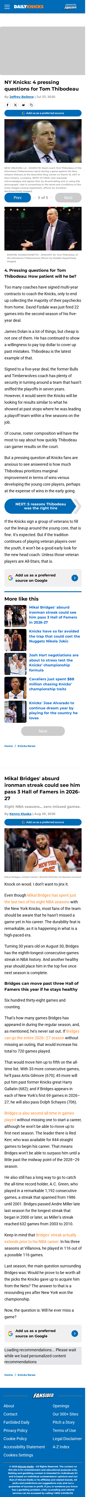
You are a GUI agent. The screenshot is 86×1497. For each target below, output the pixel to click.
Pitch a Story (64, 1422)
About (9, 1406)
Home (8, 746)
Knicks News (26, 746)
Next (68, 197)
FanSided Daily (17, 1422)
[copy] (31, 105)
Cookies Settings (18, 1455)
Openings (61, 1406)
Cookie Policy (15, 1438)
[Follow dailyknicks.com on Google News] (74, 578)
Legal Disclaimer (67, 1438)
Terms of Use (64, 1430)
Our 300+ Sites (65, 1414)
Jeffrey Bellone (21, 97)
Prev (18, 197)
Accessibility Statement (24, 1447)
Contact (10, 1414)
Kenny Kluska (20, 814)
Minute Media (26, 1466)
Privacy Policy (16, 1430)
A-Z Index (61, 1447)
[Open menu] (7, 6)
